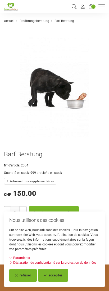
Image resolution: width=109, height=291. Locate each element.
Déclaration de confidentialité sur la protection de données (54, 262)
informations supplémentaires (31, 181)
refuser (25, 275)
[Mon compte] (83, 6)
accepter (55, 275)
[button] (74, 7)
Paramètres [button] (21, 258)
